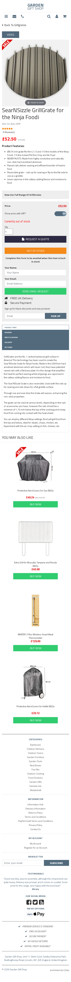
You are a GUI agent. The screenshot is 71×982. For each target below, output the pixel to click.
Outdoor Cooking (35, 773)
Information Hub (35, 804)
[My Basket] (64, 16)
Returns (8, 347)
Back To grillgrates (15, 25)
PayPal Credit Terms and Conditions (35, 821)
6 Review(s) (9, 132)
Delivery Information (35, 808)
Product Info (11, 327)
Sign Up (55, 316)
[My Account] (57, 16)
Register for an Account (35, 847)
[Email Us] (14, 16)
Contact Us (35, 829)
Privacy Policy (35, 825)
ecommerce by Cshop (59, 970)
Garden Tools (35, 761)
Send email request (35, 291)
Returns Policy (35, 812)
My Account (35, 843)
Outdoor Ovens (35, 753)
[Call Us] (22, 16)
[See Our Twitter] (35, 902)
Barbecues (35, 744)
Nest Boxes (35, 765)
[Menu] (6, 16)
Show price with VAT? (15, 213)
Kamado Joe (35, 786)
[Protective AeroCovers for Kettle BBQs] (35, 682)
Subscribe (56, 863)
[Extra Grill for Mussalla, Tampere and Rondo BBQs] (35, 538)
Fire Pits (35, 769)
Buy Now (35, 504)
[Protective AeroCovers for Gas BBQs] (35, 466)
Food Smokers (35, 777)
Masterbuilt (35, 790)
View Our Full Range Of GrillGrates (22, 194)
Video (10, 35)
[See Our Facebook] (29, 902)
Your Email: (11, 278)
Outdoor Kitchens (35, 749)
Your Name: (11, 267)
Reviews (8, 332)
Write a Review (11, 337)
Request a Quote (36, 239)
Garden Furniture (35, 757)
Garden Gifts (35, 782)
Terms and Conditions (35, 817)
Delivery (8, 342)
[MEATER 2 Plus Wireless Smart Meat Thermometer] (35, 610)
